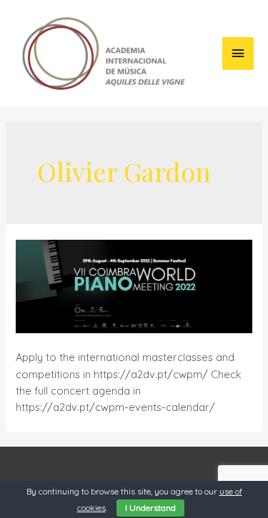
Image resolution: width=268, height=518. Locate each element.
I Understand (150, 507)
